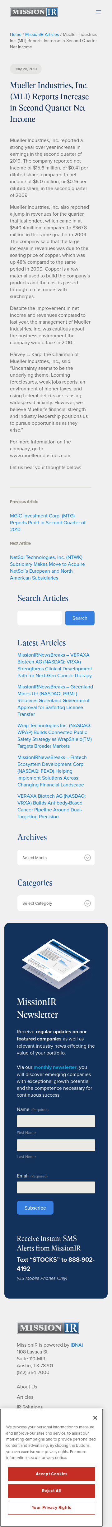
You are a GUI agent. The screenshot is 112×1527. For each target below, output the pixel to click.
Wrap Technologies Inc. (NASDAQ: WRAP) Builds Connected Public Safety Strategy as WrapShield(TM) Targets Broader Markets (54, 735)
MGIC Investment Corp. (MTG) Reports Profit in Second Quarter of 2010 (48, 522)
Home (15, 34)
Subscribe (35, 1207)
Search (79, 617)
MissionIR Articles (42, 34)
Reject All (51, 1491)
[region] (51, 1467)
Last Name (26, 1156)
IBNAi (77, 1344)
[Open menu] (98, 12)
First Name (26, 1132)
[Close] (95, 1418)
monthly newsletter (55, 1067)
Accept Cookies (52, 1474)
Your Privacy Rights (51, 1507)
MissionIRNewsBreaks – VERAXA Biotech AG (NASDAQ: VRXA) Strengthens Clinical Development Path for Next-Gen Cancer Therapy (54, 665)
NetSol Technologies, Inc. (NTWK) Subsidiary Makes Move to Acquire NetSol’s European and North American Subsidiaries (47, 567)
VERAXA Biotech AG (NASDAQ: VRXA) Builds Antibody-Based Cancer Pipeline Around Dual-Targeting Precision (51, 806)
